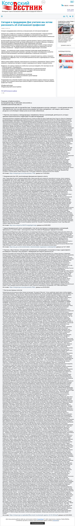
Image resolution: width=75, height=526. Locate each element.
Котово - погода (70, 9)
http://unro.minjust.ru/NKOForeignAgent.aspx (23, 225)
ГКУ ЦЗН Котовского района (9, 91)
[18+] (21, 7)
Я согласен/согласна (37, 523)
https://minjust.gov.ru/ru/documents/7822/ (22, 287)
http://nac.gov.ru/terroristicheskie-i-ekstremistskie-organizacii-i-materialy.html (32, 247)
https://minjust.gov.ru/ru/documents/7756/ (22, 173)
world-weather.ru (70, 10)
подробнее (40, 519)
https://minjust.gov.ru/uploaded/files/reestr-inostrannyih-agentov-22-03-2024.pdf (33, 515)
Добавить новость (66, 45)
